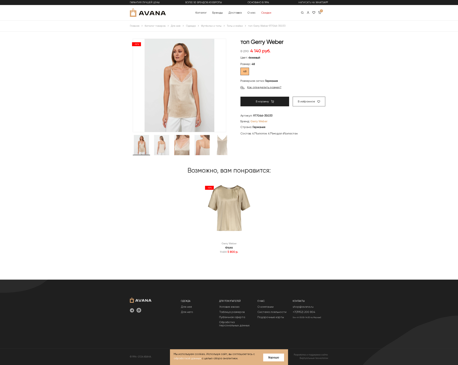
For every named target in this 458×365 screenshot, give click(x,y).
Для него (187, 312)
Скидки (266, 12)
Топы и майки (235, 25)
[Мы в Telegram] (132, 310)
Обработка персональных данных (234, 323)
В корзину (263, 101)
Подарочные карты (270, 317)
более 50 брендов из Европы (203, 2)
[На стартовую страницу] (140, 300)
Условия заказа (229, 306)
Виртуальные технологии (314, 358)
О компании (265, 306)
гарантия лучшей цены (145, 2)
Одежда (191, 25)
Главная (134, 25)
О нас (251, 12)
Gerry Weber (258, 121)
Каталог (201, 12)
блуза (229, 247)
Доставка (235, 12)
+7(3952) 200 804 (304, 312)
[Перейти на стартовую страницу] (148, 12)
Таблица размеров (232, 312)
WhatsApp (322, 2)
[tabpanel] (229, 219)
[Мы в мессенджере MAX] (139, 310)
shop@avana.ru (303, 306)
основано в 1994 (258, 2)
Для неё (176, 25)
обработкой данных (187, 358)
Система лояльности (271, 312)
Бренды (217, 12)
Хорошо (273, 357)
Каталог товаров (155, 25)
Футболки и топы (211, 25)
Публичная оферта (232, 317)
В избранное (307, 101)
